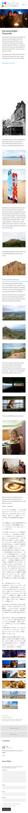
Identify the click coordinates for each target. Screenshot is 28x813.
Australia (5, 717)
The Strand (13, 720)
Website (4, 797)
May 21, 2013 (5, 715)
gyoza (17, 719)
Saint (4, 720)
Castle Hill (5, 719)
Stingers (8, 720)
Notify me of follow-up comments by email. (12, 803)
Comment (5, 770)
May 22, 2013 (9, 747)
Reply (3, 755)
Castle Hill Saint (11, 719)
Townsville (19, 720)
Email (4, 791)
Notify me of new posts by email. (10, 805)
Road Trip (9, 717)
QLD (21, 719)
